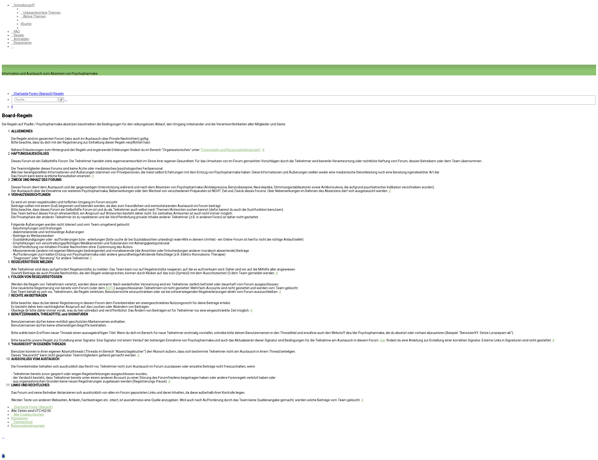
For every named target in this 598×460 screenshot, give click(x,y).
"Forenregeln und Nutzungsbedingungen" (230, 150)
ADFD (110, 288)
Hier (383, 340)
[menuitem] (41, 12)
